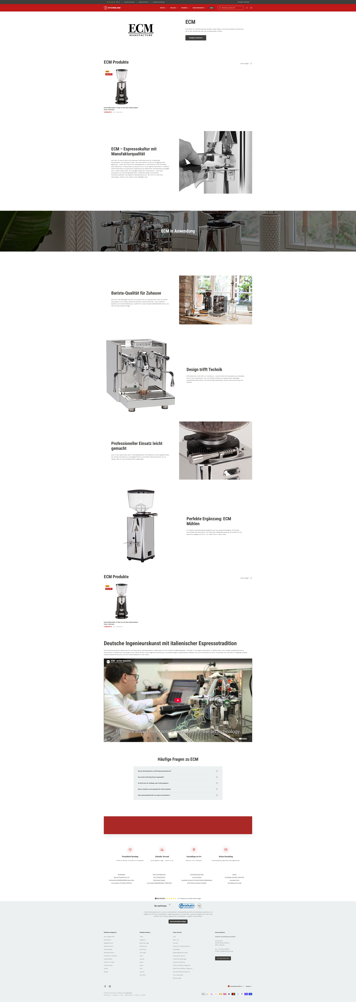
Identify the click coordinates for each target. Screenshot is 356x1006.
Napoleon (143, 940)
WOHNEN (184, 8)
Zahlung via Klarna (179, 956)
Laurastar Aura (234, 880)
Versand (137, 995)
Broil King (143, 949)
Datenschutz (107, 995)
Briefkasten (121, 874)
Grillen (106, 968)
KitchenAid (143, 946)
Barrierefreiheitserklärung (181, 972)
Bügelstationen (108, 943)
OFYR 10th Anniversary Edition (196, 883)
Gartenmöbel (108, 949)
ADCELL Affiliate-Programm (182, 965)
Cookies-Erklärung (179, 962)
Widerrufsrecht (129, 995)
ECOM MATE (128, 993)
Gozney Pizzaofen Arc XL (121, 877)
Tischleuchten (108, 965)
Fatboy (234, 874)
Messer (106, 972)
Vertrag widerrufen (223, 958)
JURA (141, 936)
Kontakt (175, 943)
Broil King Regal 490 (159, 874)
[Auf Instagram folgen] (110, 986)
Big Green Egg (144, 943)
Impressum (116, 995)
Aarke (141, 962)
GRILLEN (173, 8)
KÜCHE (162, 8)
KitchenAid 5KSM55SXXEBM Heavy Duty (121, 880)
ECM (141, 968)
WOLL (141, 956)
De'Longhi (143, 952)
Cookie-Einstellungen (180, 959)
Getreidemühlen (109, 952)
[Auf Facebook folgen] (105, 986)
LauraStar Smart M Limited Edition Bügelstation (196, 880)
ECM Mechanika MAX (196, 874)
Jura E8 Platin (196, 877)
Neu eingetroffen (109, 936)
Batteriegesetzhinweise (180, 952)
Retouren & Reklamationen (181, 946)
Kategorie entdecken (195, 37)
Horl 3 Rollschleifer (159, 877)
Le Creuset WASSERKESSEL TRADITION (159, 883)
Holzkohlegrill (108, 959)
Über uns (176, 940)
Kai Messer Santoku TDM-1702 (234, 877)
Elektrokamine (108, 946)
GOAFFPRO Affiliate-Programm (182, 968)
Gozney (142, 959)
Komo (141, 965)
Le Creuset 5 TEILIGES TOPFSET (121, 883)
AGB (122, 995)
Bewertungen (177, 978)
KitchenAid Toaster (159, 880)
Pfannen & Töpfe (109, 962)
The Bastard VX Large (234, 883)
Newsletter (176, 949)
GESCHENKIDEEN (198, 8)
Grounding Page (178, 975)
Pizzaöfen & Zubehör (110, 956)
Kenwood (142, 975)
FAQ (174, 936)
